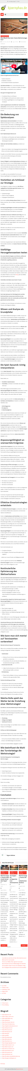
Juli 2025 (4, 993)
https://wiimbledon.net (7, 1054)
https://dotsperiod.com (7, 1028)
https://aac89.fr (5, 1035)
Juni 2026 (4, 985)
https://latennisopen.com (7, 1046)
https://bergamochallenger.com (9, 1058)
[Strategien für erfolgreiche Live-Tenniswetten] (14, 867)
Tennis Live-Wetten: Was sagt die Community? (12, 961)
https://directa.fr (5, 1033)
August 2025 (5, 991)
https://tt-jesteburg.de (7, 1037)
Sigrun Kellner (15, 42)
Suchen (9, 946)
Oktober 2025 (5, 987)
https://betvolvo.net (6, 1014)
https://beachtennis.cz (7, 1041)
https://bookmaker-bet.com (8, 1022)
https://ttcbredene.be (7, 1039)
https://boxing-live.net (7, 1031)
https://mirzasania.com (7, 1052)
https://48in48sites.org (7, 1018)
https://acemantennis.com (8, 1050)
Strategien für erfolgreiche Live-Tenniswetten (14, 879)
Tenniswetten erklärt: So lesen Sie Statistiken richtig (13, 965)
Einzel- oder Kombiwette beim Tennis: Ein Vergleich (5, 945)
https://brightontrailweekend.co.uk (10, 1026)
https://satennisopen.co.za (8, 1045)
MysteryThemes (19, 1069)
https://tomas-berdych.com (8, 1048)
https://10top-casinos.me (7, 1016)
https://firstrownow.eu (7, 1029)
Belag (17, 274)
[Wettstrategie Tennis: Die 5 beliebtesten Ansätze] (23, 867)
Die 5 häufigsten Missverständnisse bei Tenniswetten (14, 967)
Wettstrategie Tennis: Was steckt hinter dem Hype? (5, 878)
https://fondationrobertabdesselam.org (11, 1056)
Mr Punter (3, 1063)
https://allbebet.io (6, 1020)
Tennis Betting (4, 36)
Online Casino (5, 1003)
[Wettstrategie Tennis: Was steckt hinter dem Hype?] (5, 867)
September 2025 (6, 989)
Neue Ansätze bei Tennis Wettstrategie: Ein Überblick (14, 963)
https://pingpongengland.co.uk (9, 1043)
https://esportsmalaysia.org (8, 1024)
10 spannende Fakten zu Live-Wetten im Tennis (24, 945)
